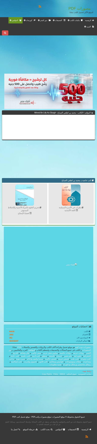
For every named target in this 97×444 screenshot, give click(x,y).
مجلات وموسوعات (73, 362)
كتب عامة (15, 356)
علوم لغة (77, 356)
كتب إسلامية (16, 362)
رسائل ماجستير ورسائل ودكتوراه (77, 364)
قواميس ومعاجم (56, 362)
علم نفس (68, 356)
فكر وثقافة (25, 353)
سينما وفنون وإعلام (35, 359)
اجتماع (59, 356)
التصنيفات (72, 429)
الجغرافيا (87, 356)
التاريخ (16, 353)
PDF (19, 347)
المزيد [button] (89, 27)
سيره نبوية (20, 359)
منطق (44, 356)
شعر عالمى (36, 353)
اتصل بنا (15, 429)
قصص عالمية (51, 359)
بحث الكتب (45, 429)
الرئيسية (88, 20)
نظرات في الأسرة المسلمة (70, 207)
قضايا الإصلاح (23, 213)
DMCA (62, 374)
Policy (56, 374)
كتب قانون (43, 362)
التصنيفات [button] (59, 20)
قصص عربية (63, 359)
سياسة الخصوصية (84, 374)
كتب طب (74, 359)
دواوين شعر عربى (50, 353)
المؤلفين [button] (15, 20)
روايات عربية (78, 353)
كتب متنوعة (85, 359)
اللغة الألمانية (70, 210)
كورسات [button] (29, 20)
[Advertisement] (48, 56)
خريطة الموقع (29, 429)
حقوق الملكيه (71, 374)
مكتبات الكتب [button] (75, 20)
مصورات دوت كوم (83, 347)
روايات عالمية (65, 353)
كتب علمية (26, 356)
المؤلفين (31, 350)
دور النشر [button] (44, 20)
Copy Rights (47, 374)
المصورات (86, 350)
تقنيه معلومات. (55, 364)
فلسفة (51, 356)
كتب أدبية (36, 356)
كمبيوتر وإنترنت (30, 362)
